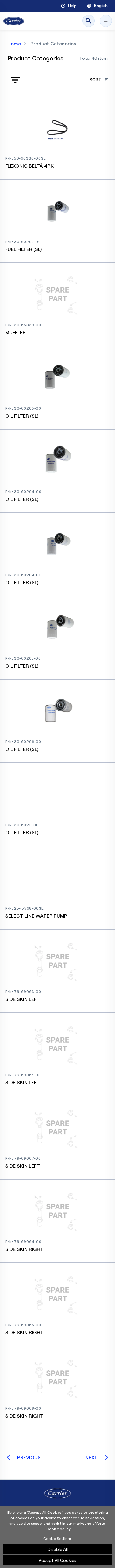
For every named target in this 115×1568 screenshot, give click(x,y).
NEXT (91, 1457)
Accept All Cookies (57, 1560)
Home (14, 43)
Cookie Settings (57, 1538)
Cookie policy (58, 1529)
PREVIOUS (29, 1457)
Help (72, 5)
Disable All (58, 1549)
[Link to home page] (13, 20)
